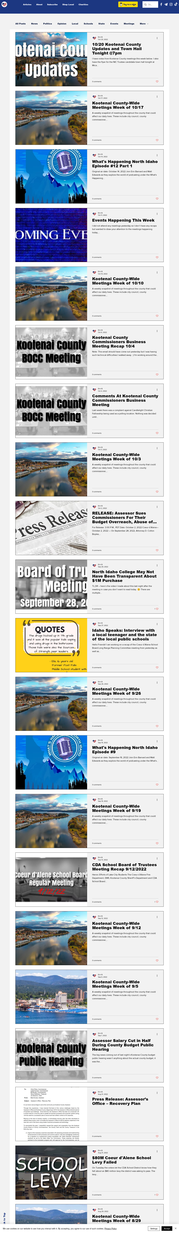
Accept (167, 1228)
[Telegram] (166, 4)
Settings (153, 1228)
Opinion (61, 23)
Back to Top (4, 1220)
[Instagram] (171, 4)
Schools (88, 23)
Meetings (129, 23)
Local (75, 23)
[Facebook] (161, 4)
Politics (47, 23)
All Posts (20, 23)
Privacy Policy (110, 1228)
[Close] (175, 1228)
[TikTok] (176, 4)
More (143, 23)
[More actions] (158, 38)
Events (114, 23)
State (101, 23)
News (34, 23)
